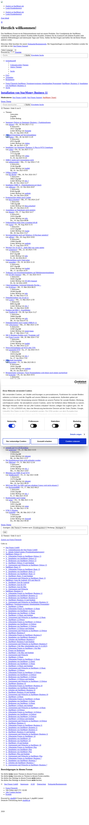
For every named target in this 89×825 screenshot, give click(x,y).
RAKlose (12, 287)
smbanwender (14, 162)
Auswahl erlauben (44, 441)
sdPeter (11, 237)
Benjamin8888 (14, 487)
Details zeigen (76, 434)
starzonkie (12, 362)
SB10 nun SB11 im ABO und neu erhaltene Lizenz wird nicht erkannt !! (32, 485)
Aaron (11, 225)
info (26, 218)
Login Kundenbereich (14, 8)
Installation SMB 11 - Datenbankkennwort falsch (23, 185)
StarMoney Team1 (49, 97)
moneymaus (29, 331)
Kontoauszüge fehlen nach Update (18, 197)
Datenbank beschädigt (14, 360)
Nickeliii (28, 131)
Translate (18, 52)
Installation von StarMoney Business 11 (24, 92)
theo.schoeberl (14, 200)
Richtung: (51, 528)
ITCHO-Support (15, 275)
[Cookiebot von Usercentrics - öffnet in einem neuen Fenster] (76, 382)
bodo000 (12, 512)
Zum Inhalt (5, 18)
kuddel (27, 168)
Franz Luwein (14, 337)
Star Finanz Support (20, 46)
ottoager (28, 456)
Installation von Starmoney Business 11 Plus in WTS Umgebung (29, 147)
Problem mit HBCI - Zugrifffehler (18, 310)
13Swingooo (13, 325)
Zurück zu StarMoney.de (15, 6)
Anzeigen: (7, 528)
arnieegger (12, 450)
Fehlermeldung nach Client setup (18, 260)
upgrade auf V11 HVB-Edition (17, 448)
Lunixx (11, 300)
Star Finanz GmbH (19, 97)
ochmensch (13, 250)
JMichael (12, 462)
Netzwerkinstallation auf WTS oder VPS (20, 348)
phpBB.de (26, 800)
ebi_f (27, 181)
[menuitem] (19, 65)
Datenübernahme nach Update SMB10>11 (21, 323)
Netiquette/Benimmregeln (37, 44)
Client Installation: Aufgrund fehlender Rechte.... (23, 285)
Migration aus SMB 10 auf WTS (18, 473)
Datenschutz (41, 784)
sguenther (12, 262)
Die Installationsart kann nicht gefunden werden (23, 460)
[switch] (33, 426)
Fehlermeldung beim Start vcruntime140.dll (21, 223)
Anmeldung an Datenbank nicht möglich (20, 210)
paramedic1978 (14, 350)
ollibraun (12, 187)
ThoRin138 (13, 312)
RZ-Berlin (12, 175)
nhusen (11, 124)
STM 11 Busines (12, 510)
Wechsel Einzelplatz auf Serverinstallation (21, 135)
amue (11, 500)
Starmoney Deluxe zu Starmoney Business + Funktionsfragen (28, 122)
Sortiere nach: (27, 528)
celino (11, 150)
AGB (33, 784)
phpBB (13, 798)
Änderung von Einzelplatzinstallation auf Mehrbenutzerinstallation (30, 273)
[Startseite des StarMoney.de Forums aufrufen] (2, 2)
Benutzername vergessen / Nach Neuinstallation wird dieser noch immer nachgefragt (36, 373)
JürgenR (28, 519)
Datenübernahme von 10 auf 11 (17, 298)
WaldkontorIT (14, 475)
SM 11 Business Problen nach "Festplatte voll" (23, 335)
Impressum (24, 784)
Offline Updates (11, 172)
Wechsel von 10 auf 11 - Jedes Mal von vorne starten (25, 248)
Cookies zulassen (73, 441)
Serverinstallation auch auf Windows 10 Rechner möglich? (27, 235)
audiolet (28, 193)
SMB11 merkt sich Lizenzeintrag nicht (20, 160)
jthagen (11, 212)
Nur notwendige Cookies (16, 441)
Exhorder (12, 375)
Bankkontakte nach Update (15, 498)
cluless (11, 137)
